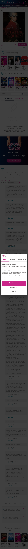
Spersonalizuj (13, 287)
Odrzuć (14, 291)
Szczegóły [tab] (12, 259)
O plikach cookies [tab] (22, 259)
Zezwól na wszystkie (14, 282)
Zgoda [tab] (4, 259)
